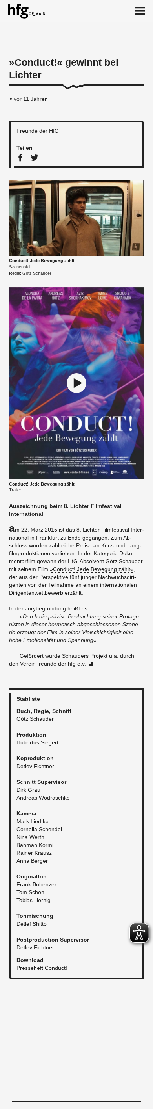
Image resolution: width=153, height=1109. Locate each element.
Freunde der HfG (37, 131)
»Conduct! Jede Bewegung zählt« (91, 569)
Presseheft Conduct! (41, 968)
